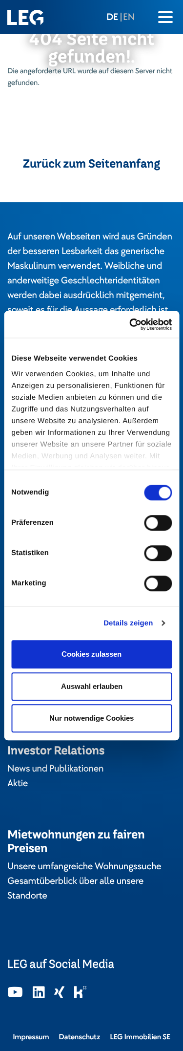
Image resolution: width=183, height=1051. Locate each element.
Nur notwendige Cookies (91, 718)
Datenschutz (79, 1036)
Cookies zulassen (91, 654)
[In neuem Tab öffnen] (15, 993)
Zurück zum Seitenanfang (91, 164)
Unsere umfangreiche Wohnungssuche (84, 866)
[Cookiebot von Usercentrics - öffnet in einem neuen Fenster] (130, 324)
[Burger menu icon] (165, 17)
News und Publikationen (55, 768)
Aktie (17, 783)
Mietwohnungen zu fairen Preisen (76, 841)
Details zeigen (128, 623)
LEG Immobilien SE (140, 1036)
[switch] (158, 523)
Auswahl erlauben (91, 686)
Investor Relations (55, 750)
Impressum (31, 1036)
